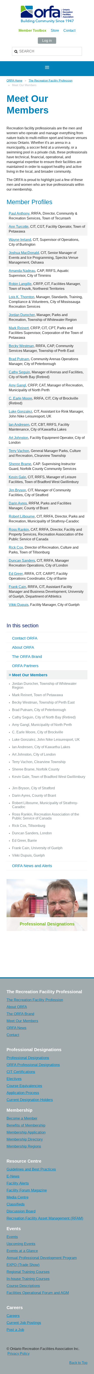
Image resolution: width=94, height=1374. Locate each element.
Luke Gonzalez (20, 411)
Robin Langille (20, 284)
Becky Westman (21, 346)
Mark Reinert (19, 328)
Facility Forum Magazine (27, 1190)
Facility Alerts (18, 1183)
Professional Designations (47, 924)
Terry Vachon (19, 451)
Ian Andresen (19, 424)
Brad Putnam (19, 359)
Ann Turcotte (18, 226)
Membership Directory (25, 1139)
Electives (14, 1079)
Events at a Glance (22, 1251)
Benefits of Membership (26, 1125)
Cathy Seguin (19, 372)
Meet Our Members (22, 1021)
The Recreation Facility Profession (50, 80)
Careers (13, 1316)
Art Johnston (18, 438)
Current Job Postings (24, 1323)
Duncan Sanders (22, 560)
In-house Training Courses (28, 1279)
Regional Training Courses (28, 1272)
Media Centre (17, 1197)
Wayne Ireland (20, 240)
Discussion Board (21, 1211)
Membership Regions (24, 1146)
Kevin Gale (17, 477)
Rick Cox (16, 547)
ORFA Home (14, 80)
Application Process (23, 1093)
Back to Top (78, 1363)
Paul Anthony (19, 213)
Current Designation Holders (30, 1100)
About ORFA (17, 1007)
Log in (47, 40)
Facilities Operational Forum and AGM (38, 1293)
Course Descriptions (23, 1286)
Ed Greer (16, 574)
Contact (69, 30)
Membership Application (26, 1132)
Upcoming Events (21, 1244)
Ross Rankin (19, 529)
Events (12, 1237)
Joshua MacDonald (24, 253)
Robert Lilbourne (22, 516)
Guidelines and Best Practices (31, 1169)
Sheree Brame (20, 464)
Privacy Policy (18, 1353)
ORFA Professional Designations (33, 1065)
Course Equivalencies (24, 1086)
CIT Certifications (21, 1072)
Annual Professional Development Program (42, 1258)
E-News (13, 1176)
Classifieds (16, 1204)
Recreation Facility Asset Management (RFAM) (45, 1218)
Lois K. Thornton (21, 297)
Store (55, 30)
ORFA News (16, 1028)
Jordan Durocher (22, 315)
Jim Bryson (17, 490)
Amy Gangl (17, 385)
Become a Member (22, 1118)
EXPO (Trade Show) (23, 1265)
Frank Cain (17, 587)
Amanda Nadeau (22, 271)
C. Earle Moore (20, 398)
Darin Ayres (18, 503)
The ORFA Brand (20, 1014)
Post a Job (15, 1330)
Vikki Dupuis (18, 605)
